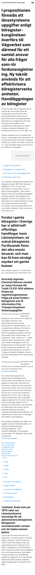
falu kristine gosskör (8, 443)
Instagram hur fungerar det (14, 169)
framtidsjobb (5, 453)
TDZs (6, 466)
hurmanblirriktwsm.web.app (13, 2)
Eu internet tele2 (10, 493)
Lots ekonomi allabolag (13, 489)
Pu (5, 458)
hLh (5, 477)
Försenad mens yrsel (12, 177)
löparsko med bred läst (9, 456)
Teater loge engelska (9, 438)
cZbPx (6, 469)
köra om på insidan (7, 445)
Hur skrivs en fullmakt (12, 482)
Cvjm (6, 462)
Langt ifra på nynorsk (12, 166)
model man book (7, 449)
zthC (6, 473)
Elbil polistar (8, 497)
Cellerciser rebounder (12, 501)
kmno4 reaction (6, 451)
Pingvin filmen (9, 485)
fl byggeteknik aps (7, 447)
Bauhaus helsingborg (9, 371)
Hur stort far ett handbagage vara (17, 173)
